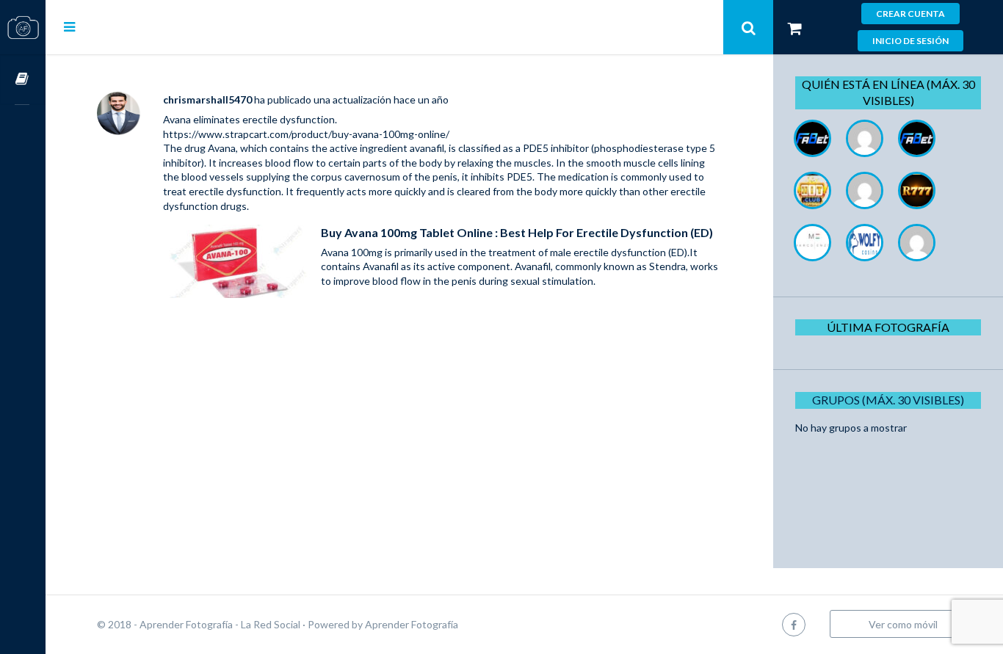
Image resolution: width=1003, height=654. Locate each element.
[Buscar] (748, 27)
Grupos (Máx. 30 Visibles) (888, 400)
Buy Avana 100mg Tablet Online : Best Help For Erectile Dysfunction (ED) (517, 232)
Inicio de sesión (910, 40)
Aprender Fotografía (411, 624)
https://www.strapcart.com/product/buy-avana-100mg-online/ (306, 134)
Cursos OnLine (23, 79)
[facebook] (793, 624)
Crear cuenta (910, 13)
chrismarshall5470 (207, 99)
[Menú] (69, 26)
